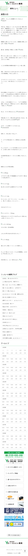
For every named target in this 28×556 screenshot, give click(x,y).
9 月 (16, 358)
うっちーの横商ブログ (9, 274)
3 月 (16, 353)
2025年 (4, 356)
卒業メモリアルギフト (8, 316)
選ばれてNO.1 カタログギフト (10, 306)
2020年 (4, 398)
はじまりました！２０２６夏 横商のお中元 (13, 294)
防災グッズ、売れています (9, 313)
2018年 (4, 416)
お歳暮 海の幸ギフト (8, 335)
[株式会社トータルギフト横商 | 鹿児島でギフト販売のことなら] (14, 3)
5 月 (7, 353)
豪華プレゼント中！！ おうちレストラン (12, 300)
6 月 (3, 353)
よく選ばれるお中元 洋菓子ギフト (11, 281)
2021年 (4, 390)
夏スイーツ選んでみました (9, 291)
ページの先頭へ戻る (14, 535)
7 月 (25, 350)
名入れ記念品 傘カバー (8, 303)
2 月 (20, 353)
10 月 (12, 358)
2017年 (4, 424)
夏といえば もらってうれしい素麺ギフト (12, 284)
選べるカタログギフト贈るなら (10, 319)
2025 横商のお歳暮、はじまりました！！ (12, 338)
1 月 (25, 353)
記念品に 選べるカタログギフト (10, 278)
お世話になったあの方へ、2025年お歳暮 (12, 328)
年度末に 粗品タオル (8, 309)
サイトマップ (19, 549)
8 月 (20, 350)
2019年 (4, 407)
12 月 (3, 358)
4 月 (12, 353)
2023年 (4, 373)
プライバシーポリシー (10, 549)
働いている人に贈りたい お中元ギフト (12, 288)
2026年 (4, 347)
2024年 (4, 364)
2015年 (4, 441)
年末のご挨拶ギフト (7, 331)
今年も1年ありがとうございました (11, 325)
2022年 (4, 381)
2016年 (4, 433)
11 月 (7, 358)
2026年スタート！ (7, 322)
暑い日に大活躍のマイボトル (9, 297)
